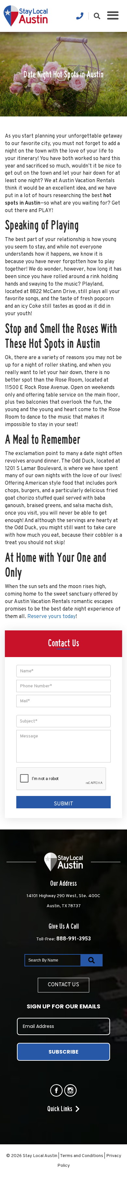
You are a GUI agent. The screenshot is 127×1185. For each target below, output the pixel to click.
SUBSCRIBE (63, 1052)
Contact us (63, 985)
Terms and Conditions (81, 1156)
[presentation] (61, 778)
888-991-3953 (73, 939)
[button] (112, 16)
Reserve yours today (51, 616)
